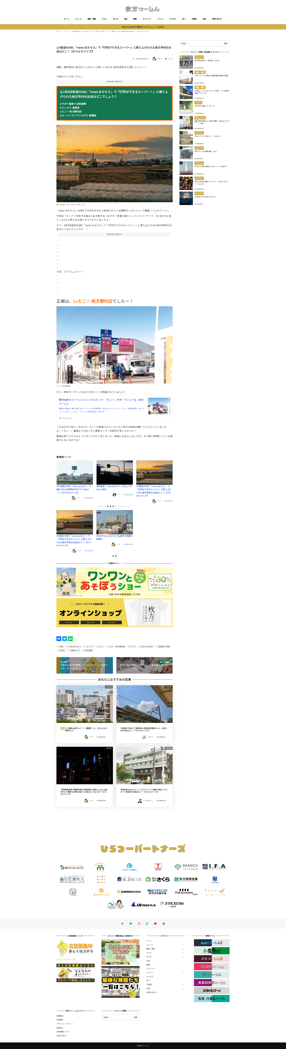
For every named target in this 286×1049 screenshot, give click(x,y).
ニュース (78, 19)
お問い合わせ (217, 19)
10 (126, 506)
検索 (225, 43)
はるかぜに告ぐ (147, 646)
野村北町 (88, 650)
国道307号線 (164, 646)
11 (129, 506)
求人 (184, 19)
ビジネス (173, 19)
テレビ (133, 646)
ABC (61, 646)
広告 (204, 19)
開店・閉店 (92, 19)
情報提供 (59, 1016)
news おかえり (74, 646)
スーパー (89, 646)
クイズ (170, 59)
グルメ (104, 19)
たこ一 (101, 646)
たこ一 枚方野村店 (117, 646)
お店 (125, 19)
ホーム (66, 19)
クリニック (147, 19)
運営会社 (59, 1028)
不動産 (194, 19)
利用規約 (59, 1019)
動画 (135, 19)
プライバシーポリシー (64, 1023)
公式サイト (161, 210)
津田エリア (75, 650)
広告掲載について (63, 1031)
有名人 (62, 650)
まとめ (115, 19)
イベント (160, 19)
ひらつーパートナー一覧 (65, 959)
